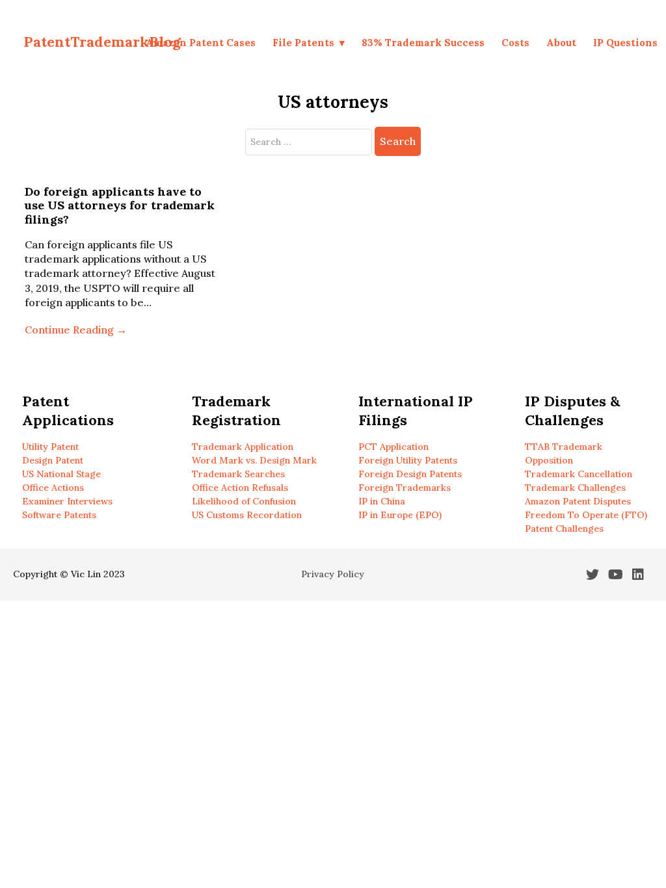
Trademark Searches (238, 474)
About (561, 42)
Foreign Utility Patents (407, 460)
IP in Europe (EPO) (400, 515)
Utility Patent (50, 446)
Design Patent (52, 460)
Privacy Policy (332, 574)
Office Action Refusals (240, 487)
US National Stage (61, 474)
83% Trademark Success (423, 42)
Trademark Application (242, 446)
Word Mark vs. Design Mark (254, 460)
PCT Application (393, 446)
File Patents (303, 42)
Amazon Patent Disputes (578, 501)
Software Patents (59, 515)
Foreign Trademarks (404, 487)
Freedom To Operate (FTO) (586, 515)
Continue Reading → (76, 329)
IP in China (381, 501)
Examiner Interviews (67, 501)
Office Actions (53, 487)
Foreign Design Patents (410, 474)
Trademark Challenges (575, 487)
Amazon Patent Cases (201, 42)
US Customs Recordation (247, 515)
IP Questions (625, 42)
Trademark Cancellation (578, 474)
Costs (515, 42)
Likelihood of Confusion (244, 501)
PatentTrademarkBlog (102, 42)
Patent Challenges (564, 528)
